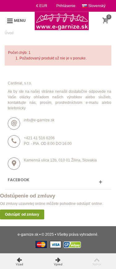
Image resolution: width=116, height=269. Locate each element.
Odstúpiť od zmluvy (22, 214)
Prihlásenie (65, 6)
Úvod (9, 33)
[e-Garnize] (61, 20)
